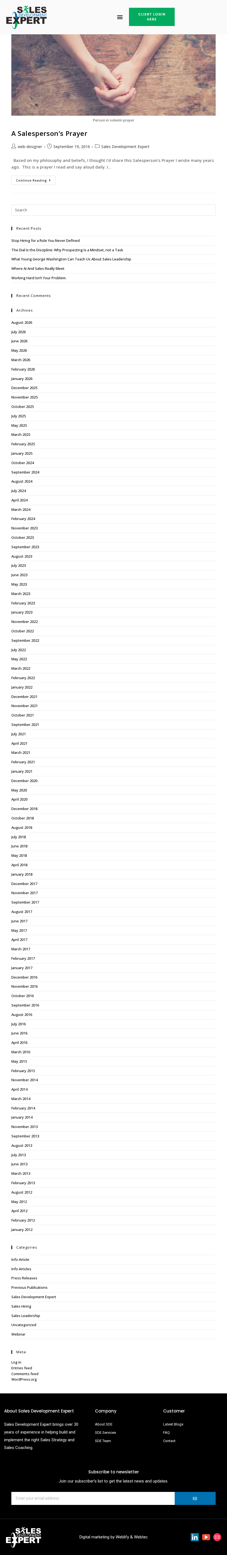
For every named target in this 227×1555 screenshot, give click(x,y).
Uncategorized (23, 1324)
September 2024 (25, 472)
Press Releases (24, 1277)
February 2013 (23, 1182)
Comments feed (24, 1373)
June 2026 (19, 340)
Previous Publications (29, 1287)
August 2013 (21, 1145)
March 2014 (20, 1098)
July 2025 (18, 415)
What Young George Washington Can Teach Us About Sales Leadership (71, 259)
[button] (120, 17)
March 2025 (20, 434)
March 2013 (20, 1173)
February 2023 (23, 603)
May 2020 (19, 790)
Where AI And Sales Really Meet (38, 268)
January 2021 (21, 771)
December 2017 (24, 883)
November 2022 (24, 621)
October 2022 (22, 630)
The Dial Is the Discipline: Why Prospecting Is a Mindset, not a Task (67, 249)
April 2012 (19, 1210)
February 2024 (23, 518)
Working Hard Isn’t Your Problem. (38, 277)
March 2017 (20, 948)
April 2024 (19, 500)
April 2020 (19, 799)
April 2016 (19, 1042)
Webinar (18, 1334)
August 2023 (21, 556)
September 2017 (25, 902)
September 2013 (25, 1136)
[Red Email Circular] (217, 1537)
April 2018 (19, 864)
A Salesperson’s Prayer (49, 133)
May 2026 (19, 350)
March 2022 (20, 668)
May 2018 (19, 855)
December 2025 (24, 387)
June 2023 (19, 574)
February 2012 (23, 1220)
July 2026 (18, 331)
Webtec (141, 1537)
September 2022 (25, 640)
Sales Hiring (21, 1306)
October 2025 (22, 406)
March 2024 (20, 509)
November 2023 (24, 528)
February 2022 (23, 677)
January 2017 (21, 967)
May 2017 (19, 930)
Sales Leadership (25, 1315)
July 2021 (18, 733)
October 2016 (22, 995)
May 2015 (19, 1061)
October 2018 (22, 818)
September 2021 (25, 724)
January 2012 (21, 1229)
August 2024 (21, 481)
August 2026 (21, 322)
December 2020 (24, 780)
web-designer (30, 146)
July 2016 (18, 1023)
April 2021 (19, 743)
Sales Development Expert (125, 146)
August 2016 (21, 1014)
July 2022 (18, 649)
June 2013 (19, 1163)
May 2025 (19, 425)
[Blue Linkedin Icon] (194, 1537)
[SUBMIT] (195, 1498)
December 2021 (24, 696)
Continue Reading (36, 179)
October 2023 (22, 537)
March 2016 (20, 1051)
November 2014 (24, 1079)
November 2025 (24, 397)
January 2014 (21, 1117)
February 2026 (23, 369)
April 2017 (19, 939)
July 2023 (18, 565)
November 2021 (24, 705)
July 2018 (18, 836)
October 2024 (22, 462)
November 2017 (24, 892)
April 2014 (19, 1089)
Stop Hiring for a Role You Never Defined (45, 240)
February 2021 (23, 761)
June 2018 (19, 846)
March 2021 (20, 752)
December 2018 (24, 808)
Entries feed (21, 1367)
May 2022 (19, 658)
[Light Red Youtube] (206, 1537)
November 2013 (24, 1126)
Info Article (20, 1259)
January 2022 (21, 687)
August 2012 (21, 1192)
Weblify (122, 1537)
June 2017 (19, 920)
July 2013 (18, 1154)
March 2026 (20, 359)
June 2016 (19, 1033)
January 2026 (21, 378)
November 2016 (24, 986)
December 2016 (24, 977)
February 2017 (23, 958)
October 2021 (22, 715)
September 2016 (25, 1005)
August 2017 (21, 911)
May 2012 (19, 1201)
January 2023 (21, 612)
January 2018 (21, 874)
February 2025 (23, 443)
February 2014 (23, 1108)
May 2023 (19, 584)
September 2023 (25, 546)
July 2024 (18, 490)
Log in (16, 1362)
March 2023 (20, 593)
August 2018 (21, 827)
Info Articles (21, 1268)
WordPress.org (24, 1379)
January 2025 (21, 453)
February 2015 (23, 1070)
